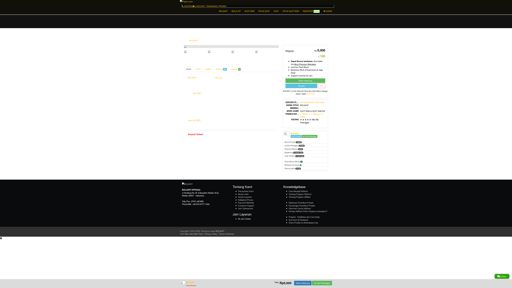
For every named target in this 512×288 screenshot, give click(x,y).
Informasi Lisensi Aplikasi (300, 208)
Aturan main (243, 194)
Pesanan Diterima (293, 149)
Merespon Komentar (293, 165)
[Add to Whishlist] (321, 86)
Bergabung (294, 152)
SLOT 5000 (249, 11)
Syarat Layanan (245, 196)
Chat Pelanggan (310, 136)
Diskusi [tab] (221, 69)
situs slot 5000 (194, 120)
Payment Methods (246, 202)
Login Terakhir (294, 156)
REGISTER (311, 11)
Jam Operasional (245, 208)
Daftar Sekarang (305, 80)
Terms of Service (226, 233)
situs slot (218, 77)
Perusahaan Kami (246, 191)
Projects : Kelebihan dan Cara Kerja (304, 216)
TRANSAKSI (211, 6)
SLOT (276, 11)
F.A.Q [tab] (198, 69)
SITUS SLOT (264, 11)
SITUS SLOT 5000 (291, 11)
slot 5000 (197, 93)
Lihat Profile (295, 136)
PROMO (222, 6)
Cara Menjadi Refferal (298, 191)
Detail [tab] (188, 69)
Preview (301, 86)
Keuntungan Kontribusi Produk (302, 205)
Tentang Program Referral (300, 194)
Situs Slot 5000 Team (194, 233)
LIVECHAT (200, 6)
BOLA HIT (236, 11)
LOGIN (328, 11)
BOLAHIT (223, 11)
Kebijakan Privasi (245, 199)
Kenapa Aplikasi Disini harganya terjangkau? (308, 211)
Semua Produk (293, 142)
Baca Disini (311, 94)
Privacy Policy (211, 233)
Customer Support (246, 205)
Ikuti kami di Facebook (298, 219)
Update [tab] (208, 69)
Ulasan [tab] (235, 69)
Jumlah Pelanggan (294, 145)
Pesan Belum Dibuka (293, 161)
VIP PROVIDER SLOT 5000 (312, 102)
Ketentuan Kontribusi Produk (301, 202)
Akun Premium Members (305, 64)
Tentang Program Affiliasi (299, 196)
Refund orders (292, 168)
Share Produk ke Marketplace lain (303, 222)
